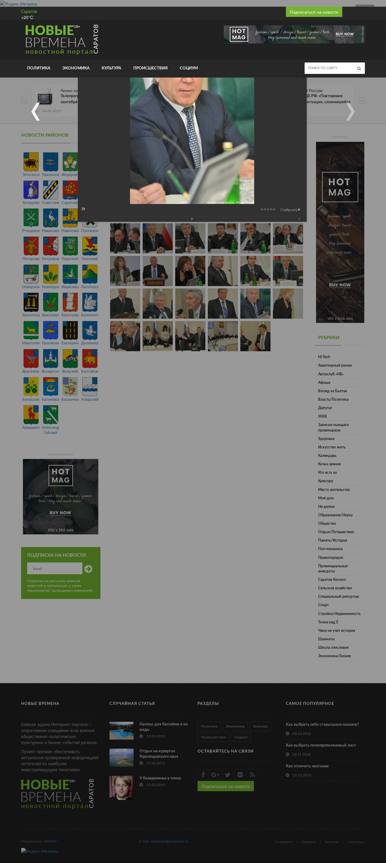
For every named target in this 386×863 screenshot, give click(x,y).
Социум (189, 68)
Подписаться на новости (314, 12)
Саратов (29, 12)
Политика (38, 68)
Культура (111, 68)
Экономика (76, 68)
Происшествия (150, 68)
